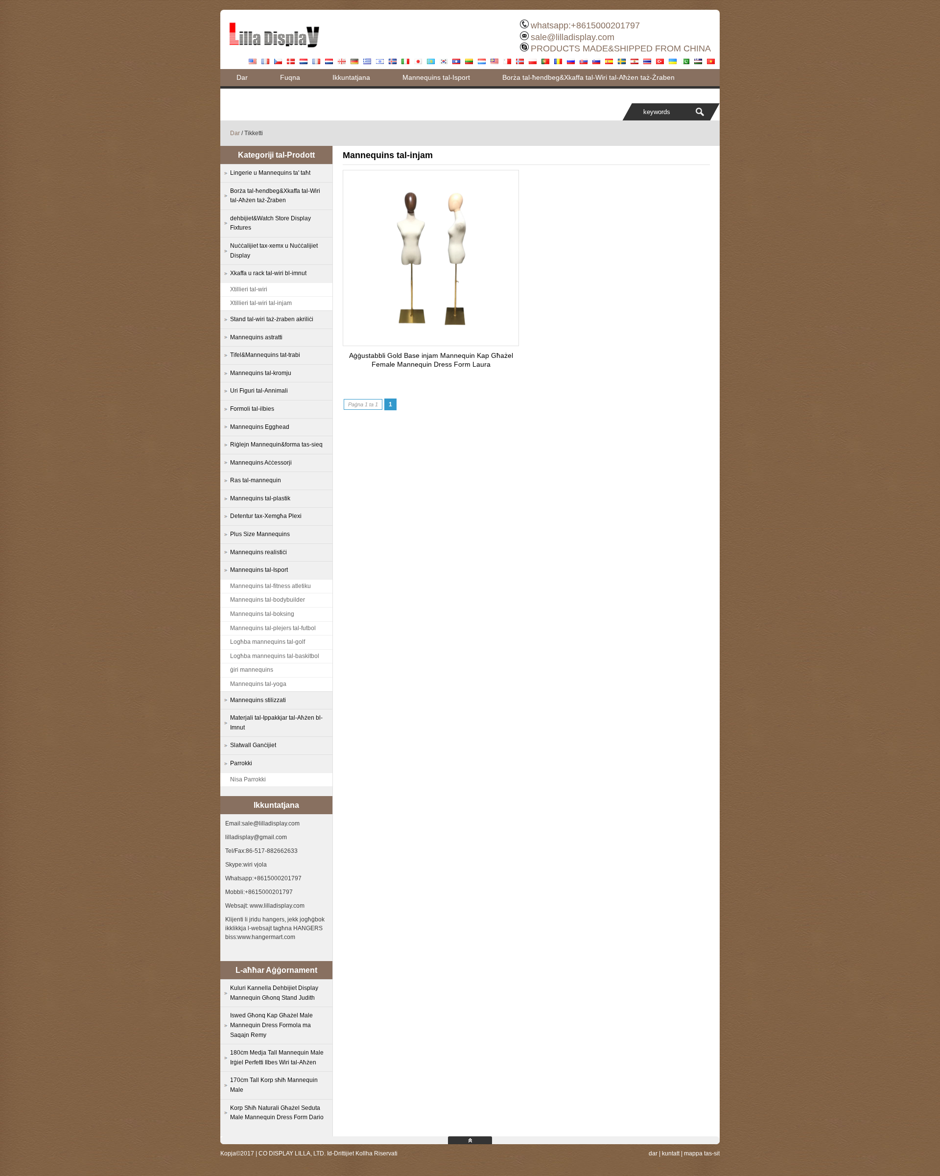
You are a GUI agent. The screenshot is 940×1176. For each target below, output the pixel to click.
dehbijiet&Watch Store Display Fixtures (270, 223)
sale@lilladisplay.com (572, 37)
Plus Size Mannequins (260, 534)
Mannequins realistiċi (258, 552)
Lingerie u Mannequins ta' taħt (270, 172)
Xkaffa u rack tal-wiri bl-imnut (268, 273)
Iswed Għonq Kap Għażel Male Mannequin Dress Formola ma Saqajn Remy (271, 1025)
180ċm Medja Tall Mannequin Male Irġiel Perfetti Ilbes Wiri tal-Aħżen (277, 1057)
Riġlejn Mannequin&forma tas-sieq (276, 444)
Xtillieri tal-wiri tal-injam (261, 303)
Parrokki (241, 763)
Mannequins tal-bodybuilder (267, 599)
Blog (243, 94)
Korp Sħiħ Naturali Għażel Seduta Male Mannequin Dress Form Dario (277, 1113)
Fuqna (290, 77)
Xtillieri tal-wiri (248, 289)
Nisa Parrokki (248, 779)
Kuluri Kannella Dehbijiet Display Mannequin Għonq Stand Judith (274, 993)
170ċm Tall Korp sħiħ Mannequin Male (274, 1085)
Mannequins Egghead (259, 426)
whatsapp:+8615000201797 (585, 25)
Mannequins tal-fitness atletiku (270, 586)
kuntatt (671, 1153)
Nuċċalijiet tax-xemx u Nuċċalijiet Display (274, 250)
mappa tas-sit (702, 1153)
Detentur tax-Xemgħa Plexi (266, 516)
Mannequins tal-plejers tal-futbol (273, 628)
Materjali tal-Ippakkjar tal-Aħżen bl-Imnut (276, 722)
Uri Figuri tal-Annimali (259, 390)
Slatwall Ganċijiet (253, 745)
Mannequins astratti (256, 337)
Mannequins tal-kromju (260, 373)
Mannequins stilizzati (258, 700)
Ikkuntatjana (351, 77)
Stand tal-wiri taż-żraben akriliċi (271, 319)
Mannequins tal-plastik (260, 498)
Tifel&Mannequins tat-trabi (265, 355)
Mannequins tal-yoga (258, 684)
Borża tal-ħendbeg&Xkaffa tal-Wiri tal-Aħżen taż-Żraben (588, 77)
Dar (242, 77)
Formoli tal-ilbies (252, 408)
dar (653, 1153)
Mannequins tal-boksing (262, 614)
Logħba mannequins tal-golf (267, 641)
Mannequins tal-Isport (436, 77)
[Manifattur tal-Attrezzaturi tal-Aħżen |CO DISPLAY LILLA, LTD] (274, 51)
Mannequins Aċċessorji (261, 462)
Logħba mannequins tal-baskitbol (274, 656)
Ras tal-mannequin (255, 480)
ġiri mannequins (251, 669)
